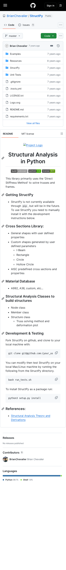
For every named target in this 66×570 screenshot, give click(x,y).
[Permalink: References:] (3, 408)
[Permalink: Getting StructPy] (3, 194)
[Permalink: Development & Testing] (3, 333)
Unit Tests (15, 74)
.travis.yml (15, 88)
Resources (15, 60)
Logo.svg (15, 102)
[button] (56, 352)
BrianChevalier (17, 16)
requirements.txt (19, 116)
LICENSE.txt (17, 95)
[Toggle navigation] (5, 5)
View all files (33, 123)
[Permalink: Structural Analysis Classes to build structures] (3, 298)
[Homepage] (33, 5)
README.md (17, 109)
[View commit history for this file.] (58, 45)
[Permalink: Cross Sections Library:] (3, 226)
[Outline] (61, 133)
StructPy (36, 16)
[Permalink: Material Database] (3, 281)
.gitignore (15, 81)
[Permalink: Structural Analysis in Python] (3, 158)
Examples (15, 53)
